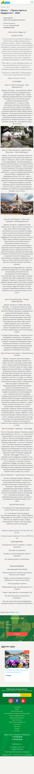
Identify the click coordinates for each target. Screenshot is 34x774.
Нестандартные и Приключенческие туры (17, 713)
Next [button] (27, 666)
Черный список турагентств (17, 722)
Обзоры (17, 728)
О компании (17, 707)
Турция (17, 709)
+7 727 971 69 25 (17, 739)
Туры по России (17, 720)
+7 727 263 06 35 (17, 737)
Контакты (17, 731)
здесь (17, 612)
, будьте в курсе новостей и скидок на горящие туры (17, 689)
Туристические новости (17, 718)
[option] (17, 666)
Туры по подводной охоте (17, 715)
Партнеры (17, 726)
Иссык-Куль (17, 724)
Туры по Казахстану (17, 711)
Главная (3, 7)
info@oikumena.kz (17, 744)
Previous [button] (7, 666)
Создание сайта (7, 755)
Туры (7, 7)
